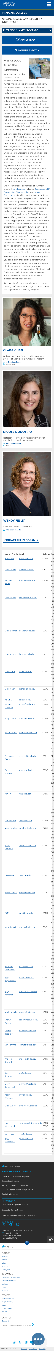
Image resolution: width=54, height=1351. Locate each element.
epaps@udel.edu (26, 977)
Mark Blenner (11, 630)
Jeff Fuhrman (11, 732)
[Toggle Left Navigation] (49, 30)
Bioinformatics (22, 192)
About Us (5, 1256)
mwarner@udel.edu (28, 1105)
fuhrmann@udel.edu (28, 732)
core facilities (18, 189)
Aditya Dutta (10, 718)
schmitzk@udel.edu (27, 1044)
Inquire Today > (28, 50)
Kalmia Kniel (10, 820)
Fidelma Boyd (11, 654)
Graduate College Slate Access (15, 1204)
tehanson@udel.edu (28, 770)
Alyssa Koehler (11, 828)
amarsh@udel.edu (27, 892)
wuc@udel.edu (25, 1134)
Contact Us (5, 1321)
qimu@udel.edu (26, 913)
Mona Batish (10, 569)
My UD (4, 1305)
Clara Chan (10, 688)
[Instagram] (14, 1343)
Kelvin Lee (9, 875)
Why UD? (6, 1176)
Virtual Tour (5, 1266)
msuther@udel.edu (27, 1083)
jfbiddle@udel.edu (27, 580)
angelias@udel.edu (27, 1058)
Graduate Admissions (10, 1181)
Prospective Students (16, 1171)
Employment (6, 1270)
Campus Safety (7, 1308)
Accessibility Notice (8, 1298)
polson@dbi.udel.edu (28, 1019)
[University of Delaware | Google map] (33, 1325)
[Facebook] (20, 1343)
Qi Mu (7, 913)
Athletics (4, 1259)
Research (5, 1291)
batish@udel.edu (26, 569)
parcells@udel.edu (27, 1012)
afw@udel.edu (25, 1094)
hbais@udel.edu (26, 558)
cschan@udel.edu (13, 362)
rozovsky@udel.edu (27, 1030)
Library (4, 1287)
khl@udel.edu (25, 875)
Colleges (5, 1284)
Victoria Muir (10, 927)
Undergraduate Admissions (11, 1277)
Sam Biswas (10, 597)
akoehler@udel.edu (27, 828)
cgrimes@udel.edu (27, 756)
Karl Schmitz (10, 1044)
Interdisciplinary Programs (21, 30)
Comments (24, 1349)
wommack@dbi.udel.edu (30, 1123)
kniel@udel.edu (25, 820)
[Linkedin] (26, 1343)
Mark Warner (11, 1105)
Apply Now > (29, 39)
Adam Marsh (11, 892)
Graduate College (14, 12)
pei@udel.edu (25, 699)
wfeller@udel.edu (13, 530)
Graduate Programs (21, 1176)
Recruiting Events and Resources (15, 1185)
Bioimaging (39, 189)
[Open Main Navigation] (49, 4)
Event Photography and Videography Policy (19, 1215)
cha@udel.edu (25, 671)
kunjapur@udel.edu (27, 845)
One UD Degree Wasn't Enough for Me (17, 1189)
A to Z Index (6, 1312)
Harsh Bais (9, 558)
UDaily (4, 1263)
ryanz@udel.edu (26, 1138)
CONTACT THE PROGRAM (20, 540)
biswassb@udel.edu (28, 597)
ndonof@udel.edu (13, 443)
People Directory (7, 1302)
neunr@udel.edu (26, 966)
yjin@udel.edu (25, 793)
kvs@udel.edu (25, 1073)
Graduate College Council (12, 1210)
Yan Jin (8, 793)
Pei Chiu (8, 699)
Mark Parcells (11, 1012)
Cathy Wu (9, 1134)
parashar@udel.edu (28, 991)
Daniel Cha (10, 671)
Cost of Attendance (10, 1194)
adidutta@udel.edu (27, 718)
